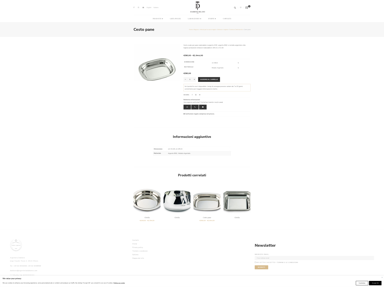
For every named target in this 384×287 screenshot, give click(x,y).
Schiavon (220, 29)
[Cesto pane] (207, 198)
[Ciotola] (147, 198)
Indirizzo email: (262, 254)
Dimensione (189, 62)
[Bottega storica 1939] (16, 245)
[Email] (143, 7)
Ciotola (147, 217)
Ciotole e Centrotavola (236, 29)
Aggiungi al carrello (209, 79)
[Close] (382, 277)
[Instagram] (138, 7)
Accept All (375, 283)
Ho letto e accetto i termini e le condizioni (277, 262)
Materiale (189, 67)
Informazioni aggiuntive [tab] (192, 136)
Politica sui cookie (119, 283)
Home (191, 29)
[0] (247, 8)
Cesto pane (207, 217)
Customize (362, 283)
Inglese (226, 29)
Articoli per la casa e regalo (208, 29)
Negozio (196, 29)
